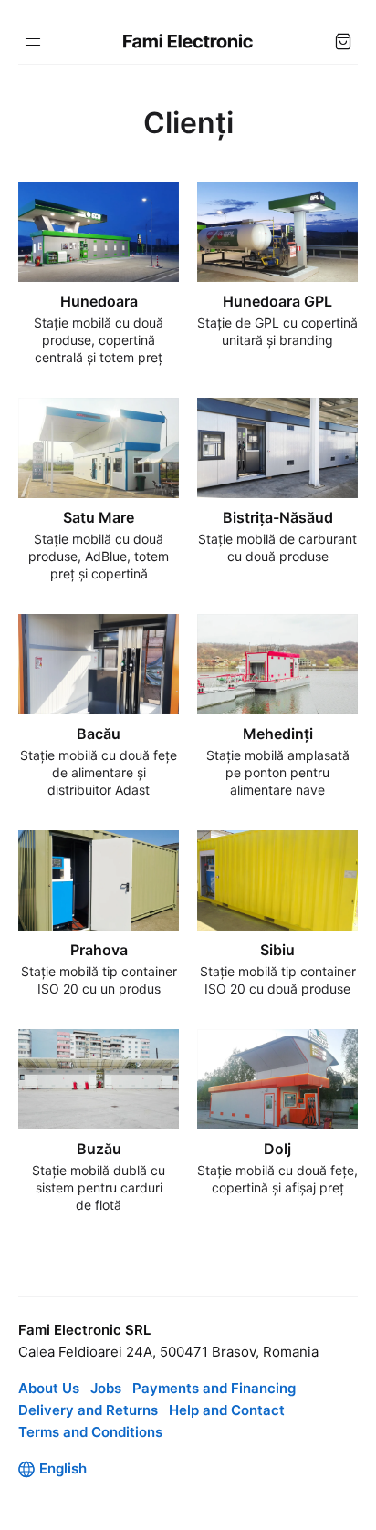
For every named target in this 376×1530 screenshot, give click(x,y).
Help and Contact (227, 1410)
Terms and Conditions (90, 1432)
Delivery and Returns (88, 1410)
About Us (48, 1388)
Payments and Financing (214, 1388)
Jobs (105, 1388)
